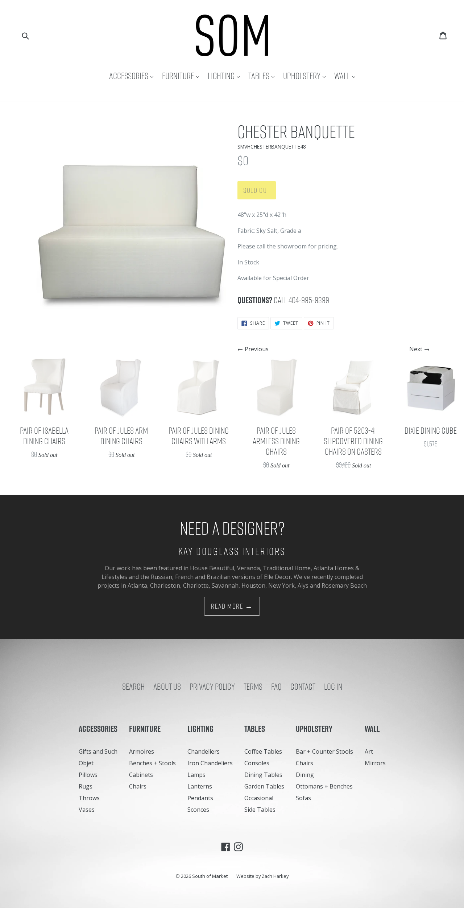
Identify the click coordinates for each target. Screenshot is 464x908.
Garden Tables (264, 786)
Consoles (256, 763)
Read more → (232, 606)
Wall (346, 75)
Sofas (303, 798)
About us (167, 686)
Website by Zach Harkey (262, 876)
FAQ (276, 686)
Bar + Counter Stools (324, 751)
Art (369, 751)
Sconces (198, 810)
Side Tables (260, 810)
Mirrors (375, 763)
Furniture (182, 75)
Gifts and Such (98, 751)
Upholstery (306, 75)
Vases (87, 810)
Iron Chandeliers (210, 763)
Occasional (258, 798)
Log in (333, 686)
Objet (86, 763)
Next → (419, 349)
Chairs (137, 786)
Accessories (133, 75)
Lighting (225, 75)
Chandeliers (203, 751)
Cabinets (141, 775)
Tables (263, 75)
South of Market (210, 876)
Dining (305, 775)
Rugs (85, 786)
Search (133, 686)
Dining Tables (263, 775)
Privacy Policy (212, 686)
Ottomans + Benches (324, 786)
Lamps (196, 775)
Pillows (88, 775)
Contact (302, 686)
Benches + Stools (152, 763)
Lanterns (199, 786)
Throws (89, 798)
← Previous (253, 349)
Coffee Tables (263, 751)
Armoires (141, 751)
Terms (253, 686)
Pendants (200, 798)
